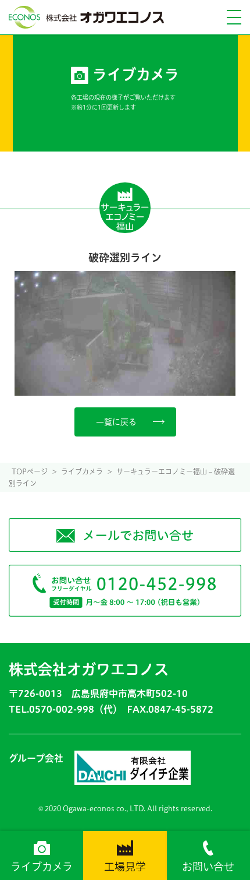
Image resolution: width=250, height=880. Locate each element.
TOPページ (30, 471)
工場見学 (125, 866)
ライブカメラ (41, 866)
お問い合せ (208, 866)
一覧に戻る (116, 422)
